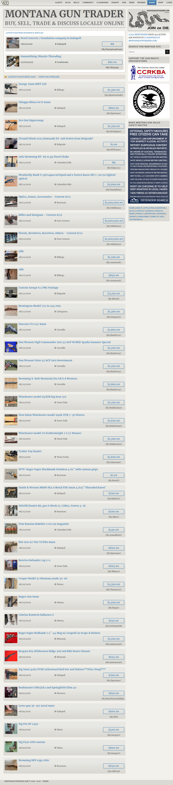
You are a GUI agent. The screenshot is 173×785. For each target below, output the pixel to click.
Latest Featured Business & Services (24, 33)
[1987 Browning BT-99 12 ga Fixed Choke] (64, 162)
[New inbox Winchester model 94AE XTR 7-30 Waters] (64, 420)
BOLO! (76, 3)
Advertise (160, 208)
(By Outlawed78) (113, 626)
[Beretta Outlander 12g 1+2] (64, 566)
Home (132, 208)
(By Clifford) (114, 771)
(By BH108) (113, 298)
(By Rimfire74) (113, 335)
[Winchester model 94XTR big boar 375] (64, 402)
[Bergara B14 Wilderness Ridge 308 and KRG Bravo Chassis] (64, 657)
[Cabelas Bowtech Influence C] (64, 620)
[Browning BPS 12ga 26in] (64, 766)
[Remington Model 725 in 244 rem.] (64, 311)
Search (133, 217)
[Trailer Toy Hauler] (64, 457)
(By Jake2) (114, 517)
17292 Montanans (138, 34)
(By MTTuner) (114, 149)
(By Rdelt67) (113, 498)
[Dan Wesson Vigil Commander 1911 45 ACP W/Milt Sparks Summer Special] (64, 348)
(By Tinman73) (113, 589)
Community (88, 3)
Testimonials (136, 219)
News (131, 3)
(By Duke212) (113, 168)
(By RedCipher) (113, 131)
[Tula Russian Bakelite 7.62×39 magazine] (64, 529)
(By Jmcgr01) (113, 735)
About (139, 208)
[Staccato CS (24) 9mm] (64, 329)
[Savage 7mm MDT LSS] (64, 89)
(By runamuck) (113, 262)
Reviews (141, 3)
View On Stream (49, 76)
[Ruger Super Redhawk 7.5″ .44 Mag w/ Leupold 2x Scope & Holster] (64, 638)
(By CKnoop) (112, 67)
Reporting (150, 214)
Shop (160, 3)
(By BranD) (113, 480)
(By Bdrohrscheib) (113, 95)
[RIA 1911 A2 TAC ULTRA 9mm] (64, 547)
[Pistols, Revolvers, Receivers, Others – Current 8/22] (64, 238)
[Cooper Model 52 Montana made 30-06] (64, 584)
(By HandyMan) (114, 189)
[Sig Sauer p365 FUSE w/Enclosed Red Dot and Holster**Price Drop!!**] (64, 675)
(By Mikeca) (114, 571)
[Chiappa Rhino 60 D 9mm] (64, 108)
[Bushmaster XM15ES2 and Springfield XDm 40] (64, 693)
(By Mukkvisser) (113, 407)
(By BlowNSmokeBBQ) (113, 698)
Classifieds (102, 3)
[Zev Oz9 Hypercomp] (64, 126)
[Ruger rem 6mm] (64, 602)
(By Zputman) (114, 113)
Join (124, 3)
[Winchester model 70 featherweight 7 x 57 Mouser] (64, 438)
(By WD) (114, 717)
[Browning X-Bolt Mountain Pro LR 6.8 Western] (64, 384)
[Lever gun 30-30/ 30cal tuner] (64, 711)
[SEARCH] (167, 52)
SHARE (152, 3)
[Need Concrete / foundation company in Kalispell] (64, 44)
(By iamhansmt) (113, 644)
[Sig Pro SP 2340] (64, 729)
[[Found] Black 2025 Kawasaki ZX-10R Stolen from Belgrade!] (64, 144)
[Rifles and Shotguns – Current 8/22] (64, 220)
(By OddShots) (113, 208)
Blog (68, 3)
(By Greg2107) (114, 317)
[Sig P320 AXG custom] (64, 747)
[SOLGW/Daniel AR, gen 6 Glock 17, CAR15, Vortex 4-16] (64, 511)
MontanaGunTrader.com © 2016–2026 (22, 781)
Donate (115, 3)
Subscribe (143, 217)
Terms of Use (156, 217)
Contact (140, 211)
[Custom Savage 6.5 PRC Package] (64, 293)
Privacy (140, 214)
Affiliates (149, 208)
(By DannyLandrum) (112, 49)
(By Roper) (113, 607)
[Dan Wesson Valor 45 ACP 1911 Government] (64, 366)
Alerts (58, 3)
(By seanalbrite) (114, 535)
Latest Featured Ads (22, 76)
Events (158, 211)
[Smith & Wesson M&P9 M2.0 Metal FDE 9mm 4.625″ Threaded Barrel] (64, 493)
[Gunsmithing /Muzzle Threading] (64, 62)
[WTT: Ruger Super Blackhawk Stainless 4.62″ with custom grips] (64, 475)
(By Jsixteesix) (113, 462)
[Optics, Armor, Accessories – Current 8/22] (64, 202)
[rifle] (64, 257)
